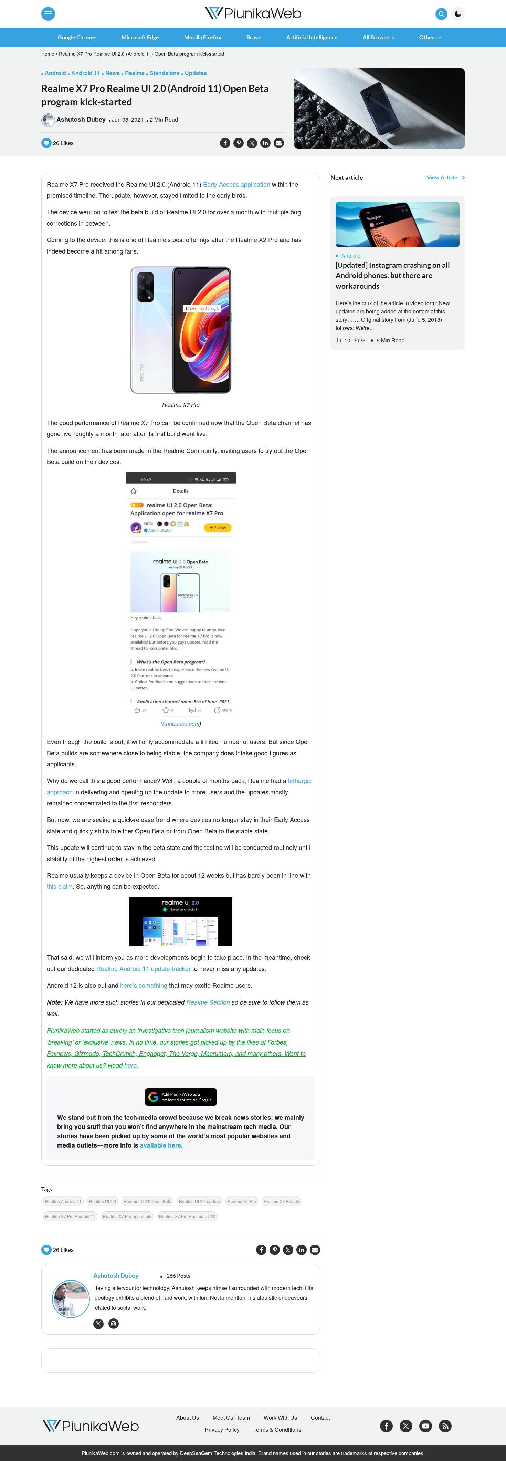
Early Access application (236, 183)
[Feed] (445, 1425)
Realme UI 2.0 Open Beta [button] (147, 1201)
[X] (406, 1425)
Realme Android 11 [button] (63, 1201)
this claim (60, 886)
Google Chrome (77, 37)
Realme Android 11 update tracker (143, 968)
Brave (253, 37)
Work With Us (280, 1417)
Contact (320, 1417)
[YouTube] (425, 1425)
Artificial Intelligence (312, 37)
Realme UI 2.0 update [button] (199, 1201)
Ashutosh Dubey (81, 119)
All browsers (378, 37)
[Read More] (398, 224)
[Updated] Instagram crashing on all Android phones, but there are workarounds (393, 275)
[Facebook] (386, 1425)
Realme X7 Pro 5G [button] (281, 1201)
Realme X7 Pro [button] (242, 1201)
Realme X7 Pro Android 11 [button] (70, 1216)
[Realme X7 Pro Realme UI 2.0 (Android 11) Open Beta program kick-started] (379, 108)
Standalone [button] (165, 73)
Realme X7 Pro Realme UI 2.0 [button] (187, 1216)
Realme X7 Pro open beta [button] (127, 1216)
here (130, 1065)
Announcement (180, 724)
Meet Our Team (231, 1417)
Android (351, 255)
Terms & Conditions (277, 1429)
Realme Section (208, 1002)
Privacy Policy (222, 1429)
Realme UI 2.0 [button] (102, 1201)
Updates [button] (196, 73)
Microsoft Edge (140, 37)
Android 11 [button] (85, 73)
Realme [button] (135, 73)
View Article (442, 177)
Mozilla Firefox (202, 37)
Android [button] (55, 73)
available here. (161, 1145)
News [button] (112, 73)
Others (428, 37)
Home (47, 53)
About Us (187, 1417)
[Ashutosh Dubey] (69, 1299)
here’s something (144, 984)
